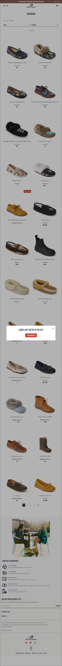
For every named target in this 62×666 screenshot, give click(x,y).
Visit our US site (31, 335)
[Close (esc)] (53, 328)
